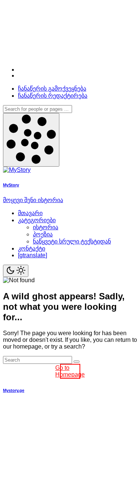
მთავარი (30, 213)
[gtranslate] (32, 255)
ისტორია (45, 227)
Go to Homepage (70, 371)
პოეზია (43, 234)
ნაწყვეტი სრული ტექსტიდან (72, 241)
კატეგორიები (37, 220)
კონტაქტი (31, 248)
